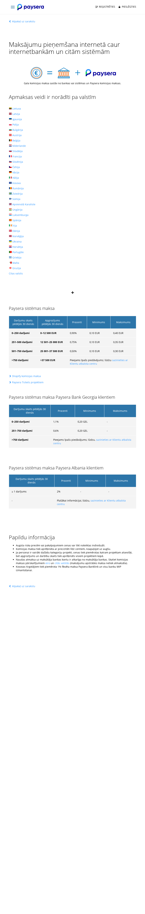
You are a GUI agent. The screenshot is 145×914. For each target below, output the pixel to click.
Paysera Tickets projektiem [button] (28, 382)
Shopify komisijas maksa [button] (26, 376)
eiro (47, 563)
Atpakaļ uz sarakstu (23, 21)
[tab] (72, 376)
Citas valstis (16, 273)
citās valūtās (62, 563)
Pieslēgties (128, 6)
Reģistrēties (106, 6)
